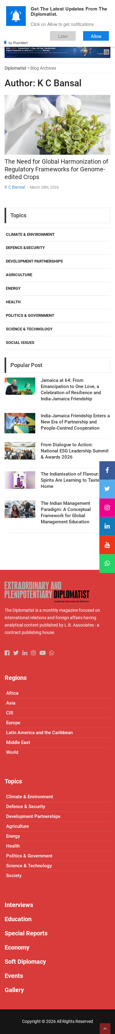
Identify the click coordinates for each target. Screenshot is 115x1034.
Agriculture (19, 274)
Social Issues (20, 342)
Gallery (14, 990)
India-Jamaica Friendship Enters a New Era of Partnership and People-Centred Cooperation (75, 422)
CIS (9, 713)
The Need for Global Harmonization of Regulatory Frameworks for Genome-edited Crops (56, 169)
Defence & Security (25, 806)
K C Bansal (15, 187)
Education (18, 919)
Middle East (18, 742)
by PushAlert (18, 42)
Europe (13, 722)
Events (14, 975)
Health (13, 302)
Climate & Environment (30, 234)
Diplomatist (15, 68)
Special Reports (26, 933)
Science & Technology (29, 329)
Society (13, 875)
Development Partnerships (34, 261)
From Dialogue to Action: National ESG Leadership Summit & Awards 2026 (75, 451)
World (12, 752)
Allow (96, 36)
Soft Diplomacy (25, 961)
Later (63, 36)
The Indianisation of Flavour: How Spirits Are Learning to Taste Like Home (75, 480)
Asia (10, 703)
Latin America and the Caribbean (39, 732)
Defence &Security (25, 247)
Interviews (19, 905)
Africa (12, 693)
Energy (13, 288)
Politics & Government (30, 315)
